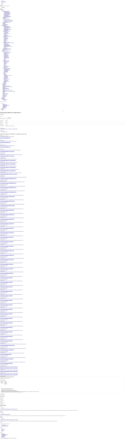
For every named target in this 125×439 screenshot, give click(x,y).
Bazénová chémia (3, 429)
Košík (4, 7)
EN (2, 4)
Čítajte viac (1, 411)
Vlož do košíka (9, 117)
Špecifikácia (2, 130)
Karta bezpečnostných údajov (4, 131)
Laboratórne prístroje (4, 435)
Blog (2, 108)
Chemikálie (3, 433)
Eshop (2, 103)
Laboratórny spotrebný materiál (5, 434)
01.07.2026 (3, 418)
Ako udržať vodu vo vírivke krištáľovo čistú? (5, 414)
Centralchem (3, 109)
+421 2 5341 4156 (3, 1)
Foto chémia (3, 436)
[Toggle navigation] (0, 102)
